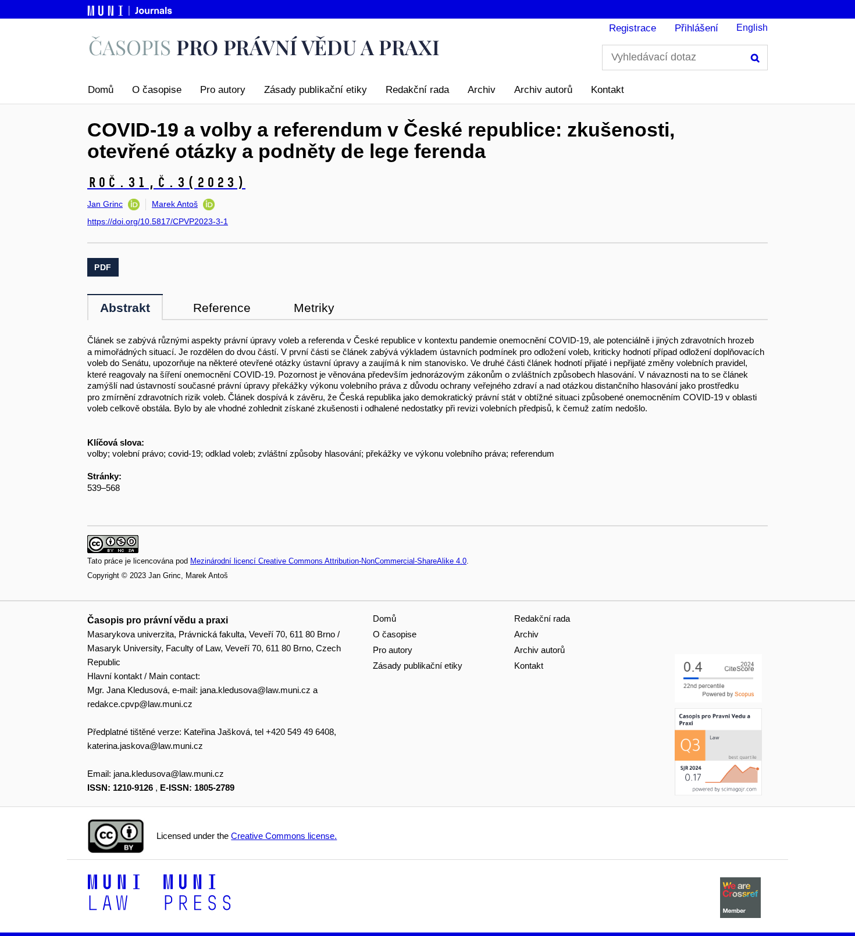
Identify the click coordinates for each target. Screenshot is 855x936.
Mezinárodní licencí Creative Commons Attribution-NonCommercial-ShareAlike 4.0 (328, 561)
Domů (100, 89)
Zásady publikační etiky (315, 89)
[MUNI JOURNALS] (130, 8)
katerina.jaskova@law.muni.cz (145, 746)
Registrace (632, 28)
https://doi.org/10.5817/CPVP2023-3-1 (157, 221)
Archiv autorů (543, 89)
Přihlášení (696, 28)
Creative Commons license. (284, 836)
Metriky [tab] (314, 307)
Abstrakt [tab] (125, 307)
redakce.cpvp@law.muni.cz (140, 704)
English (752, 28)
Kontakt (607, 89)
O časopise (156, 89)
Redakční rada (417, 89)
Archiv (482, 89)
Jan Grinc (105, 204)
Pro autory (222, 89)
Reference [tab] (222, 307)
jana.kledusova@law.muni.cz (255, 690)
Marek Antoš (175, 204)
